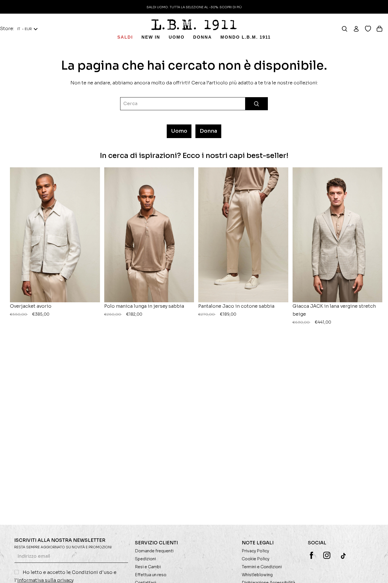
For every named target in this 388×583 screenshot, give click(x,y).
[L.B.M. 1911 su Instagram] (326, 555)
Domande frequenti (154, 550)
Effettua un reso (150, 574)
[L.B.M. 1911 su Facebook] (311, 555)
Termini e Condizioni (262, 566)
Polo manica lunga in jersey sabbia (144, 310)
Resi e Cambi (148, 566)
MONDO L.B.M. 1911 (245, 37)
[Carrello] (382, 29)
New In (150, 37)
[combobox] (194, 103)
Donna (202, 37)
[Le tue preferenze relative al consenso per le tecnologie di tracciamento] (378, 573)
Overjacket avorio (30, 310)
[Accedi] (359, 29)
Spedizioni (145, 558)
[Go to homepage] (194, 24)
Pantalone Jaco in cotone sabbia (236, 310)
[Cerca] (347, 29)
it (24, 28)
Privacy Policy (255, 550)
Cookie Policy (255, 558)
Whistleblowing (257, 574)
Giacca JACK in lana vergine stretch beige (334, 314)
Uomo (177, 37)
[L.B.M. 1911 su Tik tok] (344, 555)
